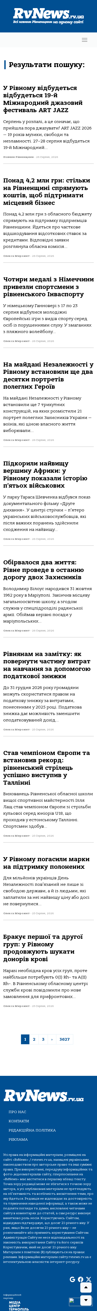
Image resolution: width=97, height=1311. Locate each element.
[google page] (72, 1280)
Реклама (18, 1139)
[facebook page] (80, 1280)
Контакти (19, 1121)
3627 (65, 1039)
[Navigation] (85, 40)
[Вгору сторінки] (86, 1287)
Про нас (17, 1112)
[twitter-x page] (88, 1280)
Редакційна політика (32, 1130)
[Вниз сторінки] (86, 1300)
